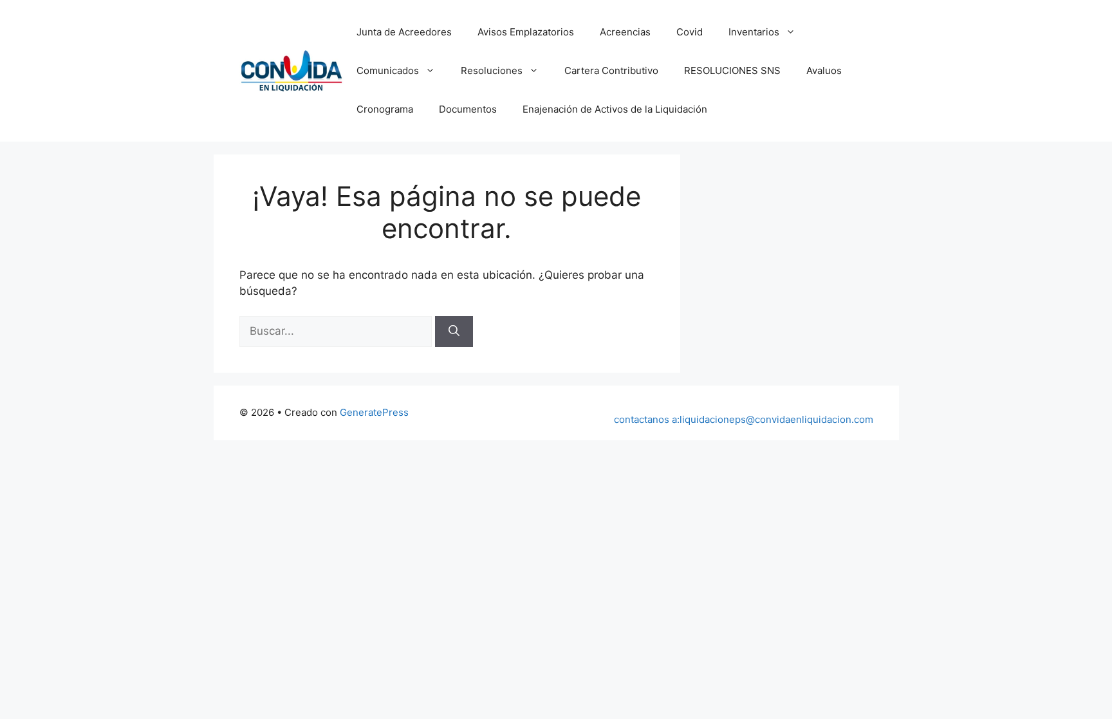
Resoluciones (492, 70)
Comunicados (388, 70)
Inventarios (753, 32)
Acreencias (625, 32)
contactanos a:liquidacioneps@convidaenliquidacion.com (743, 419)
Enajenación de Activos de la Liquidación (615, 109)
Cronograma (385, 109)
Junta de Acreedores (404, 32)
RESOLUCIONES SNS (732, 70)
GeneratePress (374, 412)
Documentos (468, 109)
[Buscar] (454, 331)
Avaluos (824, 70)
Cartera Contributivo (611, 70)
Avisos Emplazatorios (525, 32)
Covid (689, 32)
